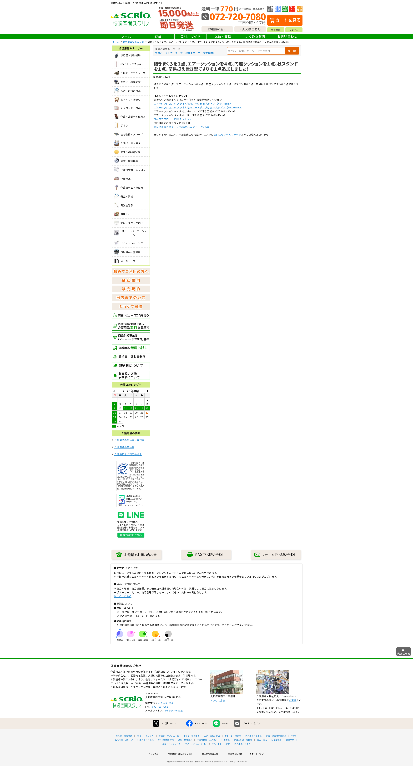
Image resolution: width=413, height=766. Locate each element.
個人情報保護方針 (210, 753)
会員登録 (276, 29)
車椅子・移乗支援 (191, 736)
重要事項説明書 (235, 753)
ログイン (294, 29)
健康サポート (292, 740)
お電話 (293, 700)
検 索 (292, 51)
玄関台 (159, 53)
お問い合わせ (287, 36)
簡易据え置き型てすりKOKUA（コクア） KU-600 (182, 126)
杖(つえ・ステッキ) (145, 736)
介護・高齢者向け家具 (276, 736)
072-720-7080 (166, 702)
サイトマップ (258, 753)
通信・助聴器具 (185, 740)
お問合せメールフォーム (227, 134)
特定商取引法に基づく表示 (180, 753)
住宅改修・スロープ (124, 740)
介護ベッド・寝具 (145, 740)
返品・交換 (223, 36)
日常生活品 (276, 740)
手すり (294, 736)
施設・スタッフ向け (171, 744)
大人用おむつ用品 (253, 736)
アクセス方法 (217, 700)
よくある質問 (255, 36)
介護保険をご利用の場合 (128, 454)
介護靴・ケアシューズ (169, 736)
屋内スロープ (192, 53)
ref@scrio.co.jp (174, 710)
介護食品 (226, 740)
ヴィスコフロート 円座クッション (173, 119)
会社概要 (155, 753)
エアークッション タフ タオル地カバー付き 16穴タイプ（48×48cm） (193, 103)
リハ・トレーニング (221, 744)
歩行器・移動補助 (124, 736)
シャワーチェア (174, 53)
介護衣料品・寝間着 (243, 740)
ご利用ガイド (191, 36)
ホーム (126, 36)
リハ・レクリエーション (196, 744)
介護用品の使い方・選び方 (129, 440)
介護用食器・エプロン (207, 740)
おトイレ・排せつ (233, 736)
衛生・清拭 (262, 740)
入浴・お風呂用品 (212, 736)
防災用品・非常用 (242, 744)
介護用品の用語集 (124, 447)
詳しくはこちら (122, 596)
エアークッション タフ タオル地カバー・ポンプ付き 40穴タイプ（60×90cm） (198, 107)
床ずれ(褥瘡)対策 (166, 740)
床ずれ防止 (209, 53)
